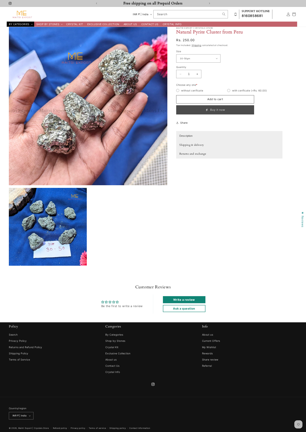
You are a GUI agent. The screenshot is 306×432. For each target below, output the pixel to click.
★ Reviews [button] (302, 219)
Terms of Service (19, 359)
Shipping (196, 45)
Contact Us (112, 365)
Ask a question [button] (184, 308)
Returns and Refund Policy (25, 347)
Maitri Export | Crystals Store (33, 428)
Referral (207, 365)
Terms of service (97, 428)
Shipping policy (117, 428)
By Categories (114, 334)
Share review (210, 359)
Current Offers (211, 340)
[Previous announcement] (96, 3)
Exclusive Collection (117, 353)
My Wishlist (209, 347)
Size (178, 51)
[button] (20, 24)
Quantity (181, 67)
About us (111, 359)
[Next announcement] (209, 3)
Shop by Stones (115, 340)
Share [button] (184, 122)
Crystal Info (112, 371)
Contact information (139, 428)
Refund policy (60, 428)
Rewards (207, 353)
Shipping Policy (18, 353)
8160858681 (252, 16)
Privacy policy (78, 428)
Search (13, 334)
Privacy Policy (18, 340)
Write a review (184, 299)
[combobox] (191, 14)
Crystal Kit (111, 347)
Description (185, 135)
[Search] (224, 14)
